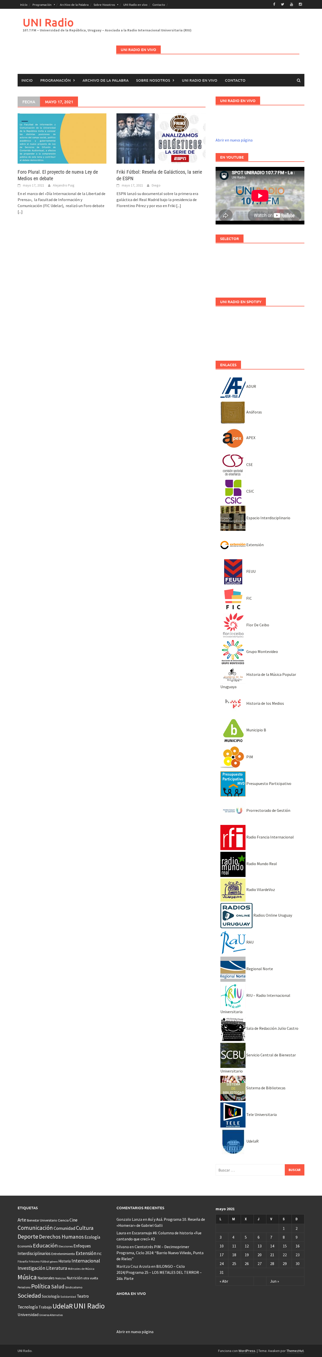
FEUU (251, 571)
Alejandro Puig (63, 185)
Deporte (28, 1236)
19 (247, 1254)
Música (27, 1277)
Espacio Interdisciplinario (268, 517)
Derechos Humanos (61, 1236)
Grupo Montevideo (262, 651)
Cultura (85, 1228)
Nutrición (75, 1278)
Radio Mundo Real (261, 863)
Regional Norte (259, 968)
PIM (249, 756)
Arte (22, 1220)
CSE (249, 464)
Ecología (92, 1237)
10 (222, 1245)
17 (222, 1254)
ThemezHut (295, 1350)
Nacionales (46, 1278)
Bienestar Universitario (42, 1220)
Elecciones (66, 1246)
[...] (20, 211)
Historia (64, 1261)
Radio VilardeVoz (260, 889)
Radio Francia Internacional (270, 836)
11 (234, 1245)
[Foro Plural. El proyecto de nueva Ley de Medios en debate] (62, 138)
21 (272, 1254)
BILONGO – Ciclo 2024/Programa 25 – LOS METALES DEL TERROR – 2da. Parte (159, 1272)
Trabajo (45, 1306)
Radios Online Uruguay (272, 915)
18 (234, 1254)
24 (222, 1263)
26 (247, 1263)
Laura (121, 1232)
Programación (42, 5)
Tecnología (28, 1307)
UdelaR (252, 1141)
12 (247, 1245)
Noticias (60, 1278)
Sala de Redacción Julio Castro (272, 1028)
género (54, 1261)
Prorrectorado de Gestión (268, 810)
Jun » (274, 1281)
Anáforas (254, 411)
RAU (250, 942)
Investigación (31, 1268)
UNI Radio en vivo (135, 5)
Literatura (56, 1268)
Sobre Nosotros (104, 5)
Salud (57, 1286)
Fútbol (45, 1261)
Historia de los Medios (265, 703)
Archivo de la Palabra (74, 5)
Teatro (83, 1296)
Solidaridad (68, 1296)
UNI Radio (48, 22)
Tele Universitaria (261, 1114)
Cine (73, 1220)
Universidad (28, 1314)
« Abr (224, 1281)
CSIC (250, 491)
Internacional (85, 1260)
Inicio (23, 5)
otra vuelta (90, 1278)
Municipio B (256, 729)
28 (272, 1263)
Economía (25, 1246)
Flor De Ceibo (257, 624)
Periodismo (24, 1287)
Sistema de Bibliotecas (266, 1087)
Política (40, 1286)
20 (260, 1254)
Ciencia (63, 1220)
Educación (45, 1245)
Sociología (51, 1296)
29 (285, 1263)
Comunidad (64, 1228)
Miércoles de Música (81, 1269)
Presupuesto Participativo (268, 783)
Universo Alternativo (51, 1315)
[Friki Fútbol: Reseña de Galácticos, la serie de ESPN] (160, 138)
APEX (250, 437)
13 (260, 1245)
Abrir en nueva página (234, 140)
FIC (249, 598)
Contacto (158, 5)
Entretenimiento (63, 1253)
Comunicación (35, 1227)
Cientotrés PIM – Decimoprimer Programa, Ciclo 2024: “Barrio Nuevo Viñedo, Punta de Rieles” (160, 1252)
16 (298, 1245)
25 (234, 1263)
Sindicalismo (74, 1287)
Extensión (255, 544)
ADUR (251, 386)
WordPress (246, 1350)
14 (272, 1245)
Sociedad (29, 1295)
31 (222, 1272)
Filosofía (23, 1261)
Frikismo (34, 1261)
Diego (156, 185)
